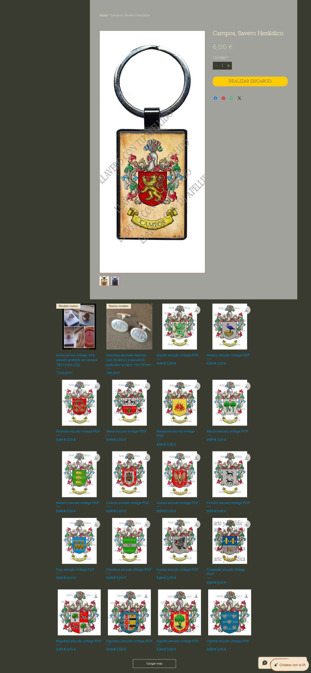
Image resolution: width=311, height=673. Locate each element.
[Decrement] (216, 66)
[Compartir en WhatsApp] (231, 98)
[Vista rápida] (179, 327)
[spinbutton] (222, 66)
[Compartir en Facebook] (215, 98)
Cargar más (154, 663)
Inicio (103, 15)
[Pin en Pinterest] (223, 98)
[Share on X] (239, 98)
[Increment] (229, 66)
